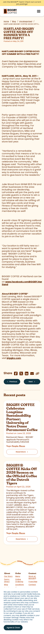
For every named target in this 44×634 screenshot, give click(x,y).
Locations (19, 584)
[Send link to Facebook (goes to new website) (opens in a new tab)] (16, 373)
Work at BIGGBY (32, 577)
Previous (13, 381)
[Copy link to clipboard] (37, 373)
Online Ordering (19, 580)
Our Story (8, 576)
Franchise (33, 581)
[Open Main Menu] (38, 11)
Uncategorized (25, 21)
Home (6, 21)
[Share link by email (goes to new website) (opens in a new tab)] (32, 373)
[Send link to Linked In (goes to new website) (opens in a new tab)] (26, 373)
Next (31, 381)
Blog (14, 21)
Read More (21, 452)
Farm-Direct (7, 580)
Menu (17, 576)
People (15, 446)
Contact (32, 584)
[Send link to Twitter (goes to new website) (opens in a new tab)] (21, 373)
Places (22, 446)
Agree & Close (13, 627)
